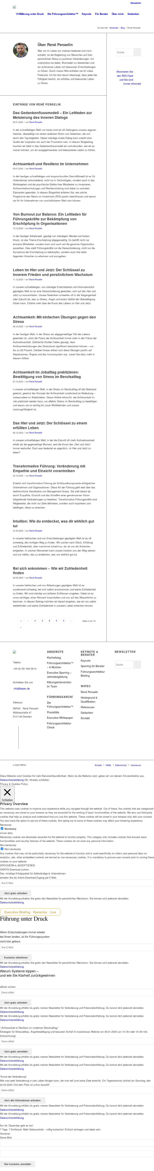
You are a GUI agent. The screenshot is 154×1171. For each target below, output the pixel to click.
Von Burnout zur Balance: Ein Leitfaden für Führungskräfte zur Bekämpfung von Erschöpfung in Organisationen (50, 219)
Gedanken (87, 712)
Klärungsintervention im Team (59, 684)
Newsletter (136, 3)
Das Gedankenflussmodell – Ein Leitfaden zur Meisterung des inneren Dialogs (52, 115)
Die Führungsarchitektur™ (60, 704)
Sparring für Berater (92, 666)
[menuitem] (135, 3)
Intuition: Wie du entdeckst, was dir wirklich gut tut (53, 523)
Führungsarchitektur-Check (59, 725)
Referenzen (88, 707)
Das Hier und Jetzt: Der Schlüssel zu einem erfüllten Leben (50, 425)
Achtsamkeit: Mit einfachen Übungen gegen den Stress (54, 319)
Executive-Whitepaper (60, 718)
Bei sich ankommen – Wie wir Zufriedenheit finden (50, 571)
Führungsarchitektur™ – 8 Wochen (60, 665)
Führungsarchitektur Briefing (93, 673)
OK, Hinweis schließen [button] (36, 780)
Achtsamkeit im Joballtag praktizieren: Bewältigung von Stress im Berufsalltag (47, 374)
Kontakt (85, 718)
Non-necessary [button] (8, 845)
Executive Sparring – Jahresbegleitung (59, 674)
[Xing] (15, 740)
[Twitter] (15, 735)
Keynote (86, 660)
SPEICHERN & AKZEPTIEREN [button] (17, 865)
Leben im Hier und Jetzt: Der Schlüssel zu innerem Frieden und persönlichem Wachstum (53, 272)
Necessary (10, 828)
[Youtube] (15, 746)
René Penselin (35, 122)
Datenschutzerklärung (12, 780)
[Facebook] (15, 729)
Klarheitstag (54, 657)
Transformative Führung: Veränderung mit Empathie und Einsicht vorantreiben (49, 468)
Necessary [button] (6, 824)
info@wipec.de (22, 688)
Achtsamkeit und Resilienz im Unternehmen (50, 163)
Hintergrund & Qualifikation (89, 699)
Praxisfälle (53, 712)
